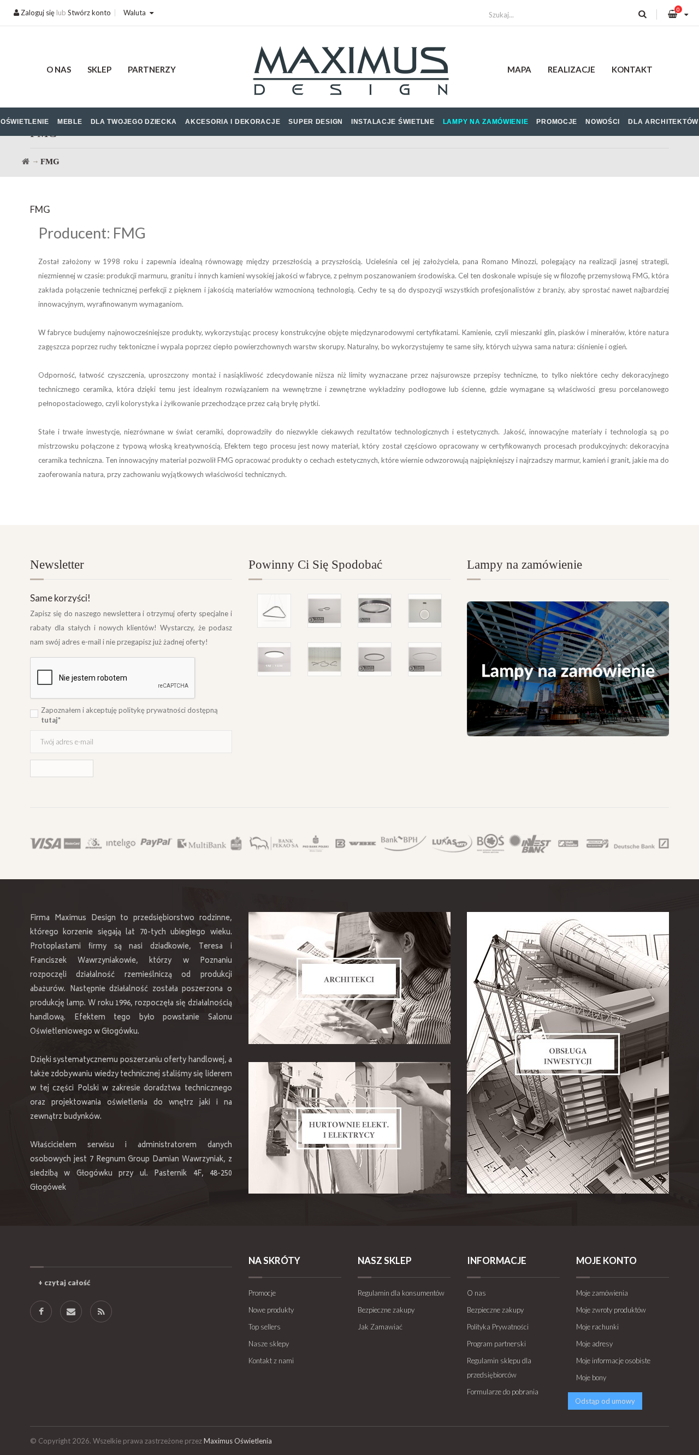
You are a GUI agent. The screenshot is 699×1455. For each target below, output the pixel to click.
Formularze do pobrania (502, 1391)
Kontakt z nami (271, 1360)
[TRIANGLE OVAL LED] (274, 610)
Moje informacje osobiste (613, 1360)
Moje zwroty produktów (611, 1309)
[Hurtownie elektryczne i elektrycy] (349, 1128)
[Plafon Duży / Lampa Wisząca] (274, 659)
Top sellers (264, 1326)
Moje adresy (594, 1343)
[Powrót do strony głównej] (25, 161)
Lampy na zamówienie (486, 122)
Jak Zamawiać (380, 1326)
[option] (349, 617)
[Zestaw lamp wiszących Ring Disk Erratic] (324, 659)
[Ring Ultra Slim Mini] (424, 659)
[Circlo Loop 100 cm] (374, 610)
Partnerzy (152, 69)
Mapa (519, 69)
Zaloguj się (37, 12)
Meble (69, 122)
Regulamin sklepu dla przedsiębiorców (499, 1367)
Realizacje (571, 69)
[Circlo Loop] (374, 659)
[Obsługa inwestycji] (568, 1053)
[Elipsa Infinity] (324, 610)
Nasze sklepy (268, 1343)
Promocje (556, 122)
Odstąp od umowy (605, 1401)
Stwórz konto (89, 12)
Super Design (315, 122)
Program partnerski (496, 1343)
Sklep (99, 69)
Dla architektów (663, 122)
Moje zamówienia (602, 1293)
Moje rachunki (597, 1326)
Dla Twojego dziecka (134, 122)
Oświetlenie (25, 122)
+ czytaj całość (64, 1282)
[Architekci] (349, 978)
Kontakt (632, 69)
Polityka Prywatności (498, 1326)
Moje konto (606, 1260)
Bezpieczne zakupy (386, 1309)
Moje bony (591, 1377)
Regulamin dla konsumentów (401, 1293)
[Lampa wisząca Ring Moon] (424, 610)
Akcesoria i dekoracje (232, 122)
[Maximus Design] (349, 72)
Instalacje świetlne (393, 122)
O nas (58, 69)
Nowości (602, 122)
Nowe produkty (271, 1309)
